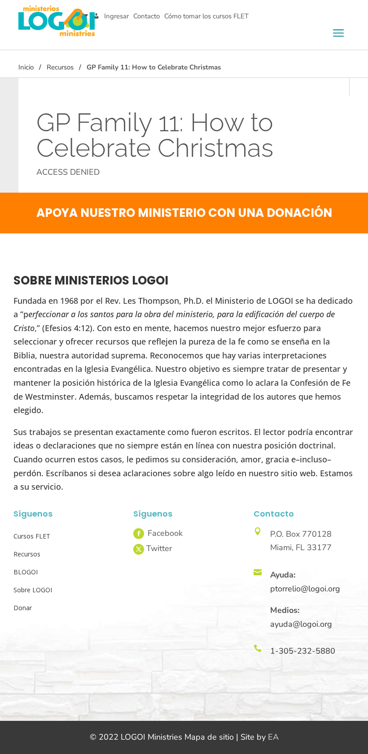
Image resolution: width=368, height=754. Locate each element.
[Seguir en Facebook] (138, 533)
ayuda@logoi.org (301, 624)
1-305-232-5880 (302, 651)
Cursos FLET (31, 536)
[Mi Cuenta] (96, 16)
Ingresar (116, 16)
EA (273, 737)
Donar (22, 607)
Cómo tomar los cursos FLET (206, 16)
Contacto (146, 16)
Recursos (60, 67)
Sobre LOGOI (32, 590)
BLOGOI (25, 572)
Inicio (26, 67)
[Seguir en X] (138, 549)
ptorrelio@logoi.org (305, 588)
